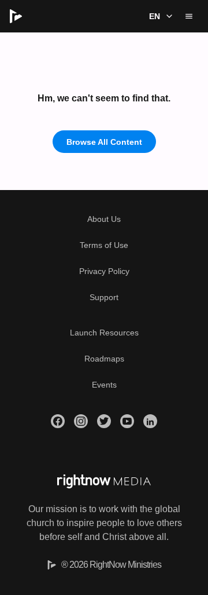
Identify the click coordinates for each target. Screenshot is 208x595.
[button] (159, 16)
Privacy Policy (104, 271)
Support (104, 297)
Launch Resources (104, 332)
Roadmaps (104, 358)
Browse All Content (104, 142)
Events (104, 384)
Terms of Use (104, 245)
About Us (104, 219)
